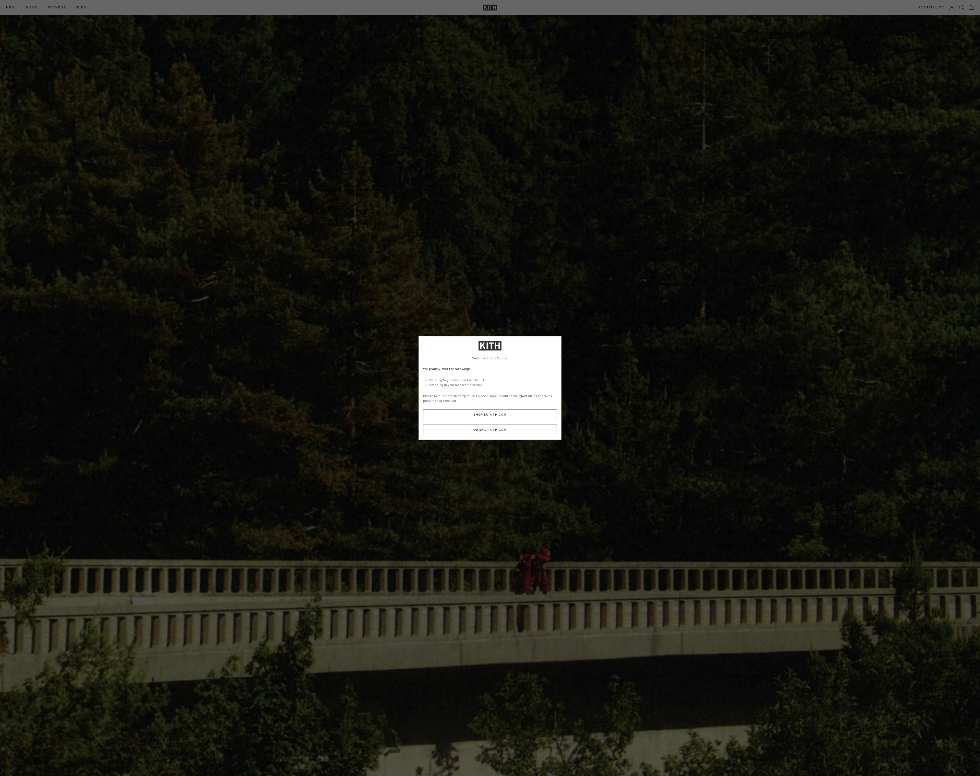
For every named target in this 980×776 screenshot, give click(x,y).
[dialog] (490, 388)
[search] (961, 7)
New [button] (10, 7)
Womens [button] (57, 7)
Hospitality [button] (931, 7)
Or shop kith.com (489, 430)
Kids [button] (82, 7)
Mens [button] (32, 7)
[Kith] (490, 7)
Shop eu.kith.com (489, 415)
